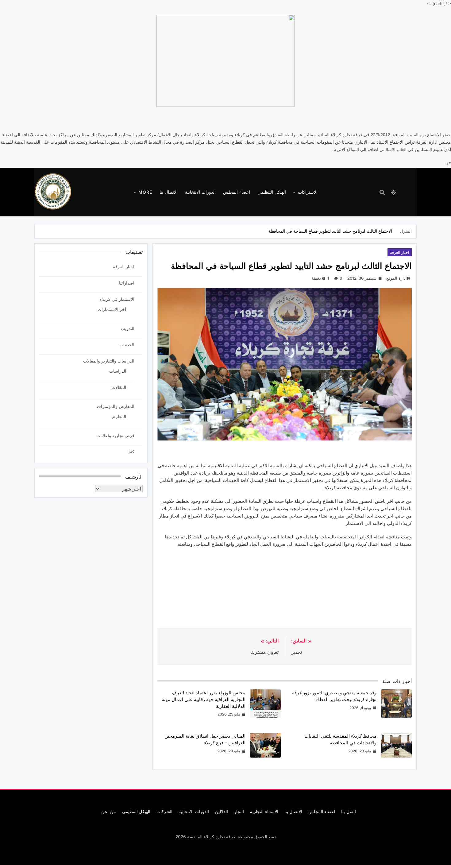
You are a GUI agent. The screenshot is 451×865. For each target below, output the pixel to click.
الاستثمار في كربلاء (117, 299)
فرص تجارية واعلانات (115, 435)
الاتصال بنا (169, 192)
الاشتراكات (308, 192)
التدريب (127, 328)
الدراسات (117, 371)
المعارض (118, 416)
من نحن (108, 811)
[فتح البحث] (382, 192)
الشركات (164, 811)
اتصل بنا (348, 811)
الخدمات (126, 344)
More (145, 192)
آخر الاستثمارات (112, 309)
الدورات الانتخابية (200, 192)
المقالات (118, 387)
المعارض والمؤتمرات (115, 406)
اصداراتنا (126, 282)
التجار (239, 811)
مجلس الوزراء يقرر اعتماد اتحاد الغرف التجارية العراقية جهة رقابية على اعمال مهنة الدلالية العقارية (203, 699)
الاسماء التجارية (264, 811)
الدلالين (221, 811)
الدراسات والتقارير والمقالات (108, 360)
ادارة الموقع (396, 278)
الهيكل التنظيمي (271, 192)
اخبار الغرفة (399, 252)
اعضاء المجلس (236, 192)
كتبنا (130, 451)
